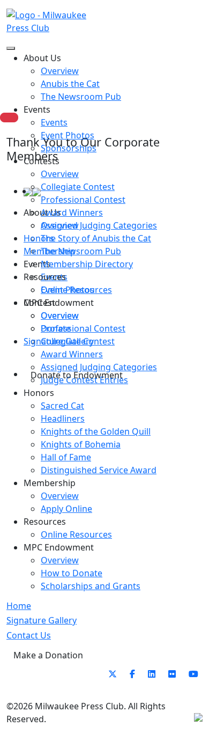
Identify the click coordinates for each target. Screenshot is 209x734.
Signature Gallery (59, 341)
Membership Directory (87, 264)
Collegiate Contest (78, 187)
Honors (39, 238)
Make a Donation (48, 655)
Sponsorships (68, 148)
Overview (60, 174)
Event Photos (67, 135)
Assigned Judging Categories (99, 225)
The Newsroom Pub (81, 96)
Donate (56, 328)
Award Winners (72, 212)
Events (54, 122)
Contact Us (28, 635)
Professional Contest (83, 199)
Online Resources (76, 290)
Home (18, 606)
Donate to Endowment (77, 375)
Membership (50, 251)
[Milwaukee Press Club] (55, 21)
